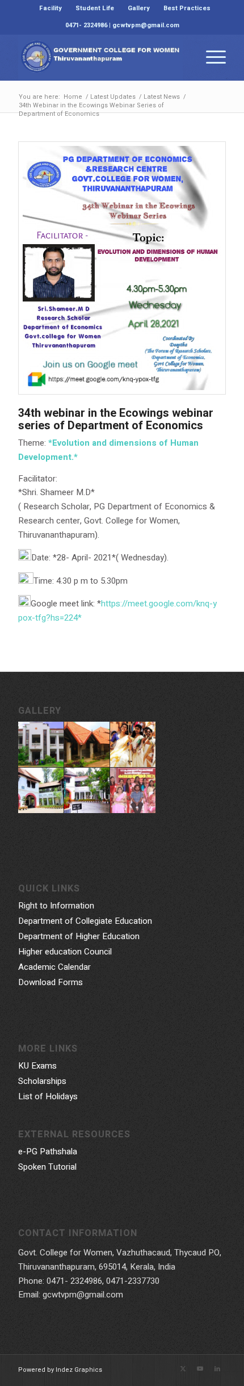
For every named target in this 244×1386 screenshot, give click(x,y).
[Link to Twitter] (183, 1368)
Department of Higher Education (79, 936)
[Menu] (210, 57)
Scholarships (42, 1081)
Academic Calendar (54, 967)
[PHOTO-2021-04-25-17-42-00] (122, 268)
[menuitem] (50, 8)
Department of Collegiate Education (85, 921)
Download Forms (50, 982)
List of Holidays (48, 1096)
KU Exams (37, 1066)
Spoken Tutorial (47, 1167)
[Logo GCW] (101, 57)
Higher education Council (65, 951)
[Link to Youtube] (200, 1368)
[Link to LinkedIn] (217, 1368)
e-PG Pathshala (47, 1151)
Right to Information (56, 905)
